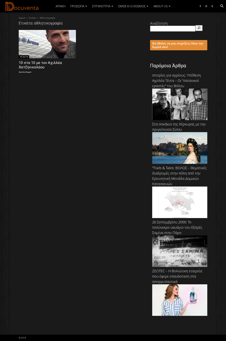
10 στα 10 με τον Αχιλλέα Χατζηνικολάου (40, 65)
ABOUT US (160, 6)
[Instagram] (206, 6)
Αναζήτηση (159, 23)
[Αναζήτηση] (199, 28)
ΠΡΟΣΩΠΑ (77, 6)
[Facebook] (200, 6)
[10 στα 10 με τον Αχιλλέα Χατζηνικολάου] (47, 44)
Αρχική (60, 6)
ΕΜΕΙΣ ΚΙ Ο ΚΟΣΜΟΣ (131, 6)
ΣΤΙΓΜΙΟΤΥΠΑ (101, 6)
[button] (222, 6)
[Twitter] (212, 6)
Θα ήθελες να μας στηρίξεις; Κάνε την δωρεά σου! (177, 45)
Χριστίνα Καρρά (25, 72)
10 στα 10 (24, 56)
